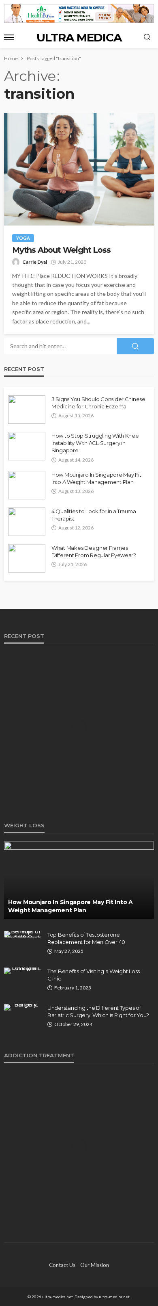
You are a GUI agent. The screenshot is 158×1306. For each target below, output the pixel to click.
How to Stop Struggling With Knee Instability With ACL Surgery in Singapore (95, 442)
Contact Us (62, 1265)
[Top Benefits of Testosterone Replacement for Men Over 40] (22, 934)
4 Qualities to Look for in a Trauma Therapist (93, 515)
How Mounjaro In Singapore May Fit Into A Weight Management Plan (96, 478)
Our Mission (94, 1265)
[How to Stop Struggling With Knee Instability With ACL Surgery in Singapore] (26, 446)
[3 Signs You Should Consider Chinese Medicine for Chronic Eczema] (26, 409)
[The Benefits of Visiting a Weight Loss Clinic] (22, 971)
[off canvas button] (9, 37)
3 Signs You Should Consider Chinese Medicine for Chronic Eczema (98, 403)
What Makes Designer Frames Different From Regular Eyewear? (93, 551)
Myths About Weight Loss (61, 250)
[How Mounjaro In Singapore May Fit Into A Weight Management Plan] (26, 485)
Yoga (23, 238)
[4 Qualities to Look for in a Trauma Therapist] (26, 522)
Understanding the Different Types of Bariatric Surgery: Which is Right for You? (98, 1011)
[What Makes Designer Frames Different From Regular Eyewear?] (26, 558)
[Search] (147, 37)
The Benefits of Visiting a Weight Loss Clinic (93, 975)
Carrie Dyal (34, 262)
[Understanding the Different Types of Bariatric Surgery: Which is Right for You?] (22, 1007)
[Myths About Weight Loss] (79, 169)
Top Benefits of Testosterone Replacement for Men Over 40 (86, 938)
